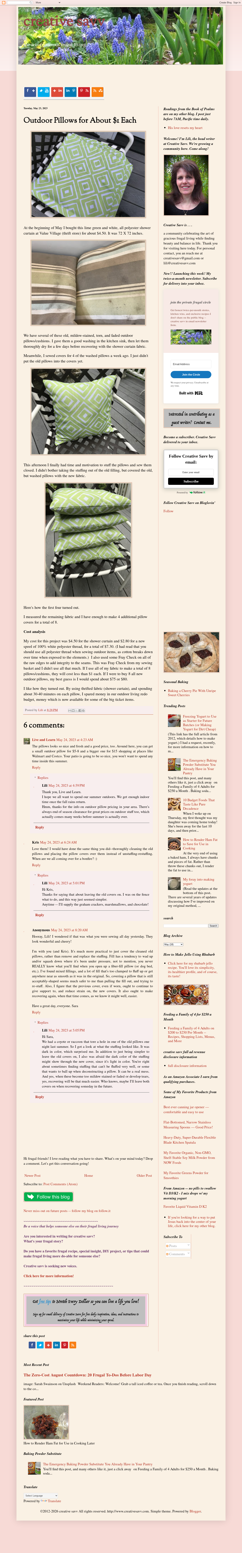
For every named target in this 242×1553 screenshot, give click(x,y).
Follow (168, 511)
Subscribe (191, 481)
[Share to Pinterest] (83, 710)
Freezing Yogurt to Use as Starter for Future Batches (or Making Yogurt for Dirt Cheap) (199, 722)
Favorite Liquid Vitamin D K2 (185, 1206)
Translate (54, 1500)
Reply (36, 767)
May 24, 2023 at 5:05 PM (67, 1030)
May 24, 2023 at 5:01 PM (67, 883)
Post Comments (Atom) (60, 1184)
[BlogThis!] (73, 710)
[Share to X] (76, 710)
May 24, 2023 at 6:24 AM (58, 842)
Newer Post (32, 1175)
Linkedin (70, 92)
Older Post (144, 1175)
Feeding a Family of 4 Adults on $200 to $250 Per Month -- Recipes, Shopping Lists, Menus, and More (191, 1034)
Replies (43, 777)
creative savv (64, 22)
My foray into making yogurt (198, 881)
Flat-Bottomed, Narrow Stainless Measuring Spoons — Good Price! (188, 1124)
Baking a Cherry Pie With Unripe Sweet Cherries (192, 692)
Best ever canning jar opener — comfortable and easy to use (186, 1109)
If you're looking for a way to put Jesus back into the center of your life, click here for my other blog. (192, 1221)
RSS (97, 92)
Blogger (195, 1511)
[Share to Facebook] (80, 710)
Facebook (30, 92)
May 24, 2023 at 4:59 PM (67, 785)
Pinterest (84, 92)
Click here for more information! (49, 1275)
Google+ (57, 92)
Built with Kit (191, 393)
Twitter (44, 92)
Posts (172, 1245)
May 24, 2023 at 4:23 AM (74, 739)
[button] (191, 337)
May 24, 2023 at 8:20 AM (69, 930)
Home (88, 1175)
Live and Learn (43, 739)
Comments (176, 1254)
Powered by (182, 492)
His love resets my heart (185, 127)
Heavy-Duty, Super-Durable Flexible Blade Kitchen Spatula (190, 1140)
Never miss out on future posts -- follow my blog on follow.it (67, 1210)
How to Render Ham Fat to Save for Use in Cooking (200, 843)
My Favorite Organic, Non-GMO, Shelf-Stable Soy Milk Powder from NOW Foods (189, 1157)
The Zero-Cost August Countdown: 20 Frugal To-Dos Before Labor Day (88, 1375)
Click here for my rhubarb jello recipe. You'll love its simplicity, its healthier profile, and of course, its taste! (192, 969)
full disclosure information (187, 1065)
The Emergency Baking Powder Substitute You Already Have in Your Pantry (200, 766)
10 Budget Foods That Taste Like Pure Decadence (199, 804)
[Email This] (70, 710)
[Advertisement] (88, 73)
